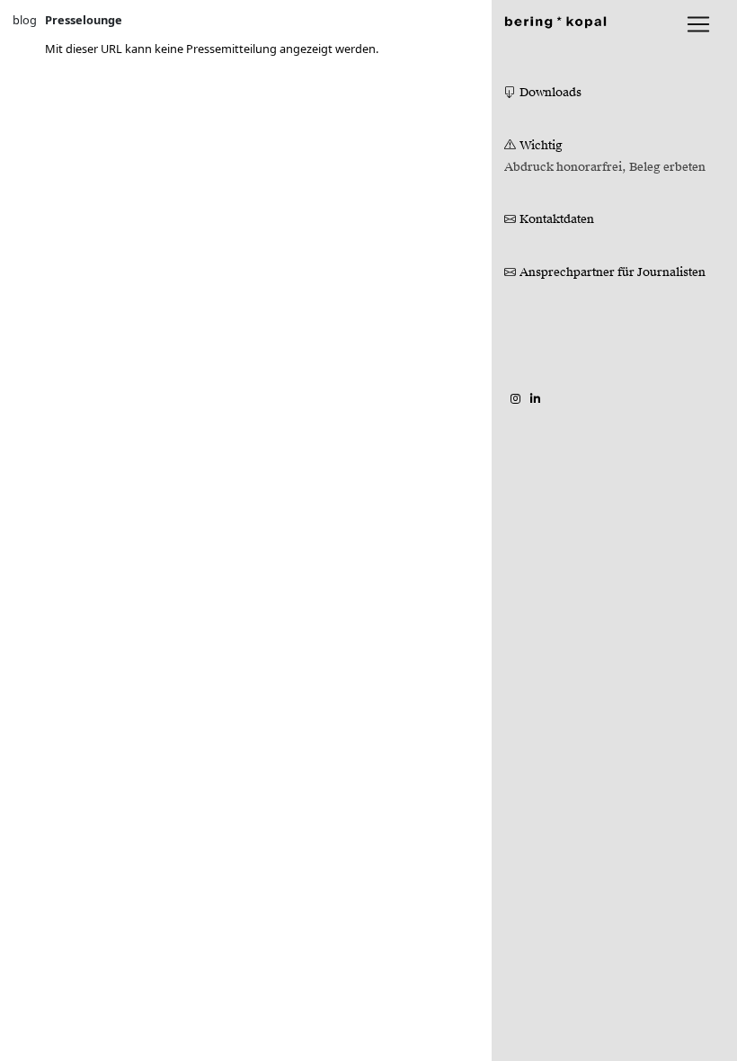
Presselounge (83, 20)
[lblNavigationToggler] (698, 24)
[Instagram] (515, 398)
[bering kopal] (555, 20)
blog (25, 20)
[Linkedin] (535, 398)
